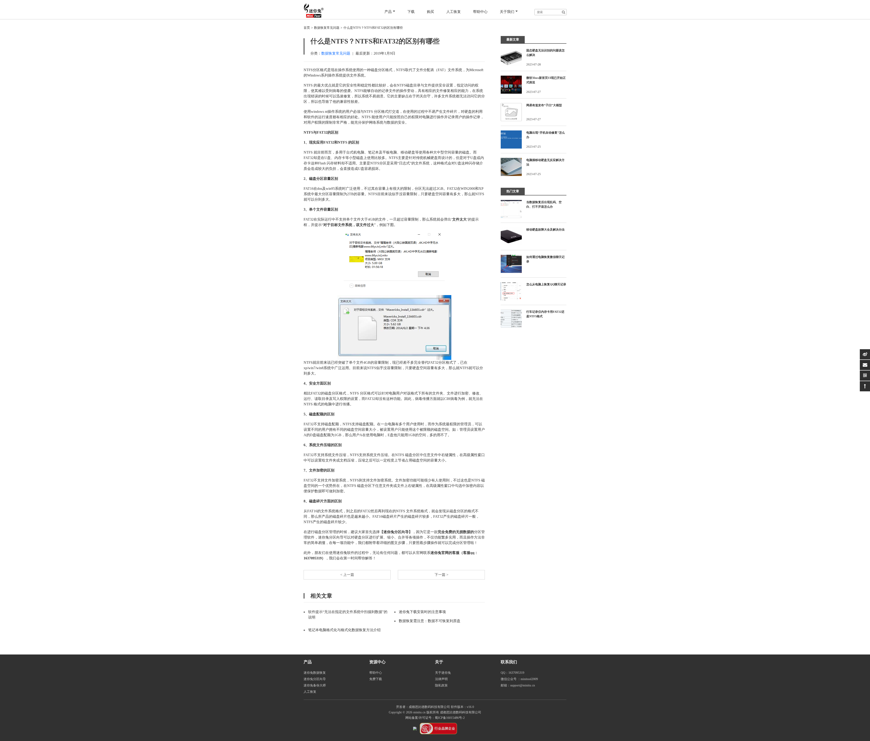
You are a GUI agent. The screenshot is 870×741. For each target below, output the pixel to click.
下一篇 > (441, 575)
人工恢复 (453, 12)
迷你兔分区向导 (315, 679)
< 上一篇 (347, 575)
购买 (430, 12)
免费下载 (375, 679)
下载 (411, 12)
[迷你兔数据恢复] (314, 10)
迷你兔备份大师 (315, 685)
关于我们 (507, 12)
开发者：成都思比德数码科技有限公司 (423, 707)
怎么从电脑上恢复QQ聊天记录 (546, 284)
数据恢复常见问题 (326, 27)
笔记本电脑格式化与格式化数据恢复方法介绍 (344, 630)
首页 (307, 27)
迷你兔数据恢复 (315, 672)
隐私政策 (441, 685)
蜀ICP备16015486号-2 (450, 717)
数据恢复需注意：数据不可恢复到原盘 (429, 621)
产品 (388, 12)
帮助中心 (480, 12)
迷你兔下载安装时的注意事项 (422, 612)
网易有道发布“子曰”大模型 (544, 105)
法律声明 (441, 679)
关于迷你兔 (443, 672)
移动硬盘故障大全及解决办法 (545, 229)
